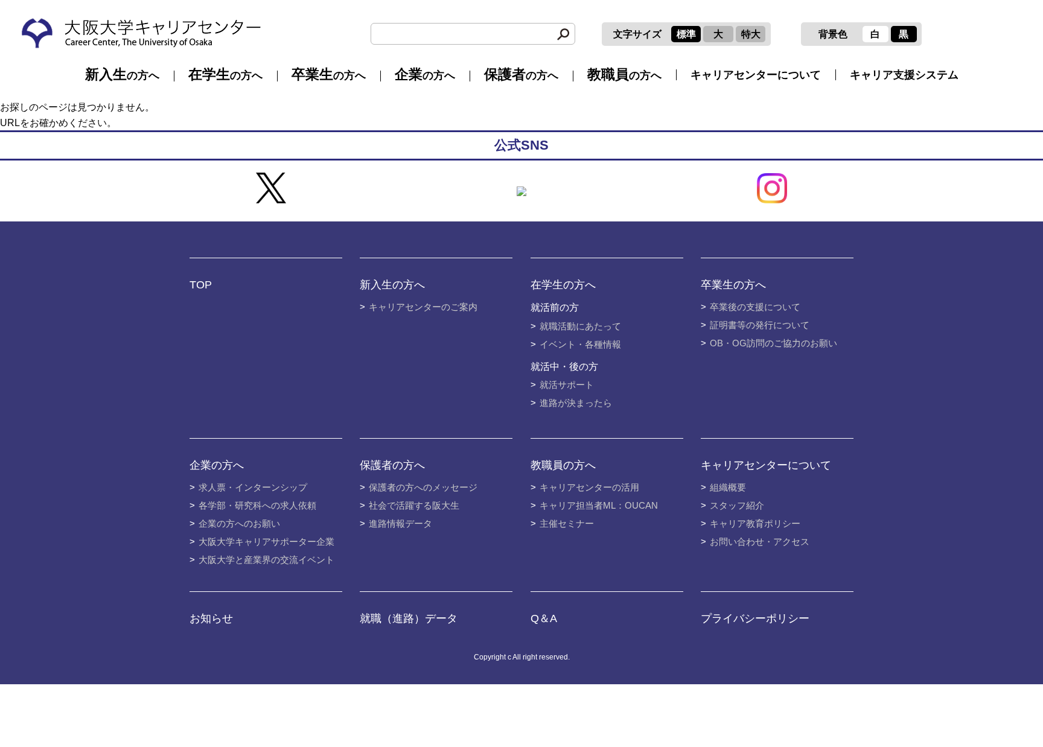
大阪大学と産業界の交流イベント (266, 560)
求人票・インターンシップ (253, 487)
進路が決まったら (576, 403)
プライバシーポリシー (755, 618)
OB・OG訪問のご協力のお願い (773, 343)
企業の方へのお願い (239, 523)
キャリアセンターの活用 (589, 487)
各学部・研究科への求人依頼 (257, 505)
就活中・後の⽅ (564, 366)
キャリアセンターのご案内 (423, 307)
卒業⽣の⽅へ (733, 285)
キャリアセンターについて (756, 75)
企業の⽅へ (217, 465)
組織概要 (728, 487)
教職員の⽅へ (563, 465)
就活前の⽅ (555, 307)
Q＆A (544, 618)
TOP (201, 285)
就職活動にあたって (580, 326)
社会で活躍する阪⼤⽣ (414, 505)
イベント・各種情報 (580, 344)
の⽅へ (122, 74)
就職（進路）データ (409, 618)
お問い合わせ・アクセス (759, 541)
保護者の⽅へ (392, 465)
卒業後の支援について (755, 307)
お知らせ (211, 618)
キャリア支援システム (904, 75)
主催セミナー (567, 523)
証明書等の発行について (759, 325)
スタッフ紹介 (737, 505)
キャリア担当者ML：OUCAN (599, 505)
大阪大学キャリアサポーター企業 (266, 541)
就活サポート (567, 385)
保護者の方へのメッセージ (423, 487)
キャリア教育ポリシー (755, 523)
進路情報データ (400, 523)
